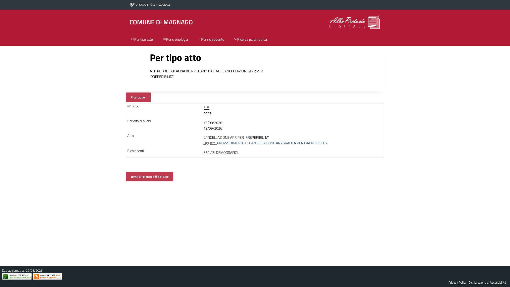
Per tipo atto (143, 39)
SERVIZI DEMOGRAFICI (220, 152)
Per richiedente (212, 39)
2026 (207, 110)
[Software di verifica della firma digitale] (48, 276)
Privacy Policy (457, 282)
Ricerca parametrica (252, 39)
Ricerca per (138, 97)
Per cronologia (177, 39)
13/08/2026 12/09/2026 (212, 125)
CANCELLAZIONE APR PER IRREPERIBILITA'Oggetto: (265, 140)
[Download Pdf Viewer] (17, 276)
